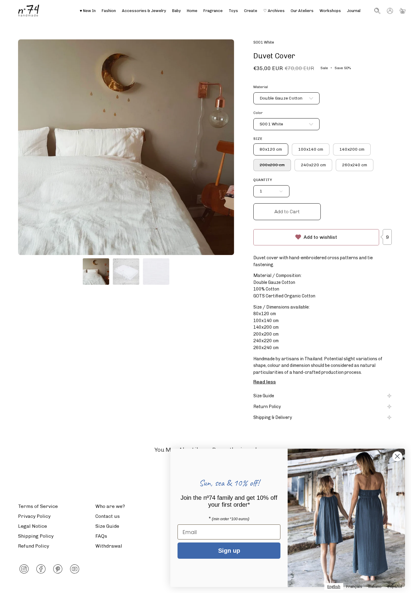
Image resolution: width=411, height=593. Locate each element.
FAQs (101, 536)
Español (395, 586)
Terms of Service (38, 506)
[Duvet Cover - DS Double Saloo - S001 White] (96, 271)
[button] (302, 10)
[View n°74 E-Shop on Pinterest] (58, 569)
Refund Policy (33, 546)
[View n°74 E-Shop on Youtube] (75, 569)
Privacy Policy (34, 516)
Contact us (107, 516)
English (333, 586)
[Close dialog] (397, 456)
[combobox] (333, 586)
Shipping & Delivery (272, 417)
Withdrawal (108, 546)
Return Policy (267, 406)
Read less (264, 382)
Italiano (375, 586)
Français (354, 586)
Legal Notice (32, 526)
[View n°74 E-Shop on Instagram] (24, 569)
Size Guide (263, 395)
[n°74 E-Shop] (28, 11)
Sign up (229, 550)
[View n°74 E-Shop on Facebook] (41, 569)
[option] (354, 586)
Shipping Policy (36, 536)
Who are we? (110, 506)
